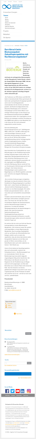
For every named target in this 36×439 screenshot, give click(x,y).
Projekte (6, 31)
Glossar (15, 1)
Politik (26, 45)
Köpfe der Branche (9, 26)
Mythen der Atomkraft (10, 22)
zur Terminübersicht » (24, 377)
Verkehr (7, 21)
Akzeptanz (7, 24)
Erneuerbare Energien (10, 12)
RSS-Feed (7, 395)
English (20, 1)
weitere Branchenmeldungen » (12, 354)
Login (5, 1)
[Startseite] (13, 6)
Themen (5, 15)
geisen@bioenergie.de (15, 290)
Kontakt (10, 1)
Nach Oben (19, 313)
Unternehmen (17, 422)
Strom (6, 17)
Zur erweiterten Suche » (11, 365)
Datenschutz (19, 395)
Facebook (10, 303)
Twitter (9, 305)
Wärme (6, 19)
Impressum (25, 395)
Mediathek (6, 34)
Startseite (17, 45)
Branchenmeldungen (10, 28)
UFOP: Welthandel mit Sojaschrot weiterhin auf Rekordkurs (18, 343)
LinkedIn (10, 307)
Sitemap (13, 395)
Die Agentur (7, 37)
